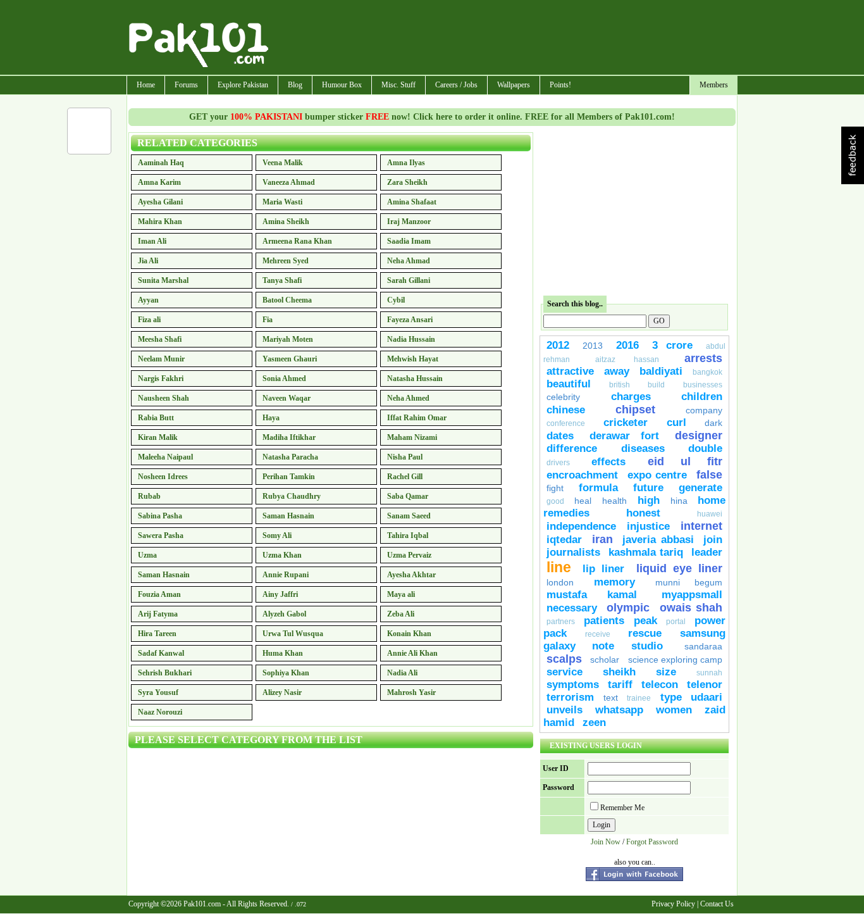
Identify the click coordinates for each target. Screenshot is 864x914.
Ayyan (148, 300)
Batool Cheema (287, 300)
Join (712, 540)
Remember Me (622, 807)
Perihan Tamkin (288, 476)
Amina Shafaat (411, 201)
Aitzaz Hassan (627, 359)
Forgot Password (652, 841)
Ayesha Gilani (160, 201)
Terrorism (570, 697)
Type (671, 697)
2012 (557, 345)
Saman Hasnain (288, 515)
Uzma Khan (282, 555)
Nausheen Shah (163, 398)
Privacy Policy (673, 903)
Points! (560, 84)
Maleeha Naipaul (165, 457)
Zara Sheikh (407, 182)
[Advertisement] (503, 38)
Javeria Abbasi (658, 540)
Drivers (558, 462)
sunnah (709, 672)
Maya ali (401, 594)
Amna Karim (159, 182)
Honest (643, 513)
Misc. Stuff (398, 84)
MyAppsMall (692, 595)
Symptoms (572, 685)
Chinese (565, 410)
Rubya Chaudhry (291, 496)
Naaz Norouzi (160, 712)
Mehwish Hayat (412, 358)
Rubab (149, 496)
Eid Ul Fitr (685, 461)
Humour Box (342, 84)
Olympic (628, 607)
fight (555, 488)
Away (616, 371)
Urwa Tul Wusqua (292, 633)
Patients (604, 621)
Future (648, 488)
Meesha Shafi (160, 339)
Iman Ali (152, 241)
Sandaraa (703, 646)
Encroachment (582, 475)
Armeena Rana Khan (297, 241)
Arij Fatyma (158, 614)
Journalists (573, 552)
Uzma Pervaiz (409, 555)
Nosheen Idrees (163, 476)
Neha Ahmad (408, 260)
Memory (614, 582)
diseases (643, 448)
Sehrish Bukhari (165, 672)
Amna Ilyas (406, 162)
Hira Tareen (157, 633)
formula (598, 488)
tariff (620, 685)
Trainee (639, 698)
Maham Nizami (412, 437)
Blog (295, 84)
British (619, 384)
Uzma (147, 555)
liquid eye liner (679, 568)
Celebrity (563, 397)
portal (676, 621)
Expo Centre (657, 475)
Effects (608, 462)
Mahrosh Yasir (411, 692)
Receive (597, 634)
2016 (627, 345)
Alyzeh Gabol (284, 614)
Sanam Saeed (409, 515)
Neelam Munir (161, 358)
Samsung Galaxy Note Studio (634, 639)
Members (714, 84)
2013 (593, 346)
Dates (560, 436)
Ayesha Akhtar (411, 574)
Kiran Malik (158, 437)
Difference (571, 448)
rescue (645, 633)
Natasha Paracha (290, 457)
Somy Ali (277, 535)
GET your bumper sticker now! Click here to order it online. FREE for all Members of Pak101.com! (432, 117)
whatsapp (619, 710)
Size (666, 672)
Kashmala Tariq (645, 552)
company (704, 410)
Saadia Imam (409, 241)
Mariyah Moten (287, 339)
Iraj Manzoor (409, 221)
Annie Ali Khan (412, 653)
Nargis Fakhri (160, 378)
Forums (186, 84)
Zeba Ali (400, 614)
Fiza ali (149, 319)
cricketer (625, 422)
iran (602, 539)
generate (700, 488)
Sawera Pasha (160, 535)
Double (705, 448)
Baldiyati (660, 371)
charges (631, 397)
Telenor (704, 685)
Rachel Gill (405, 476)
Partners (560, 621)
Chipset (635, 409)
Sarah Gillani (408, 280)
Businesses (702, 384)
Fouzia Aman (159, 594)
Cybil (396, 300)
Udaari (706, 697)
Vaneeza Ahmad (288, 182)
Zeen (594, 723)
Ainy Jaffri (280, 594)
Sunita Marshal (163, 280)
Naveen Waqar (286, 398)
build (656, 384)
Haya (271, 417)
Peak (645, 621)
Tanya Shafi (282, 280)
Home (146, 84)
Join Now (605, 841)
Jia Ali (148, 260)
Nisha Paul (405, 457)
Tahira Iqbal (407, 535)
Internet (701, 526)
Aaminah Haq (161, 162)
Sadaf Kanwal (161, 653)
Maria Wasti (282, 201)
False (709, 474)
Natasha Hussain (415, 378)
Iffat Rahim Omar (417, 417)
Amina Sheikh (285, 221)
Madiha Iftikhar (289, 437)
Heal (582, 501)
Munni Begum (688, 582)
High (649, 500)
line (558, 567)
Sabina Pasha (160, 515)
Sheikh (619, 672)
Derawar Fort (624, 436)
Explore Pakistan (243, 84)
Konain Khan (409, 633)
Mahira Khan (160, 221)
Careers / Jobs (456, 84)
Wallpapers (513, 84)
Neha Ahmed (408, 398)
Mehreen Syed (285, 260)
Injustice (648, 526)
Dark (713, 423)
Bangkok (707, 372)
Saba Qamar (407, 496)
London (560, 582)
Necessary (571, 608)
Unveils (564, 710)
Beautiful (568, 384)
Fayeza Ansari (410, 319)
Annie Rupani (285, 574)
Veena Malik (282, 162)
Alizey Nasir (282, 692)
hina (679, 501)
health (616, 501)
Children (701, 397)
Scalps (564, 659)
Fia (267, 319)
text (610, 697)
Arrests (703, 358)
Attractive (570, 371)
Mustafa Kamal (591, 595)
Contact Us (717, 903)
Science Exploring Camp (675, 659)
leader (706, 552)
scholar (604, 659)
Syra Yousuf (158, 692)
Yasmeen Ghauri (289, 358)
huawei (709, 514)
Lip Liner (603, 569)
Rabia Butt (156, 417)
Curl (676, 422)
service (564, 672)
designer (698, 435)
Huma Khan (282, 653)
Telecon (659, 685)
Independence (581, 526)
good (555, 501)
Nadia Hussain (411, 339)
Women (674, 710)
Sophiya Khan (285, 672)
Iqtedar (564, 540)
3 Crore (672, 345)
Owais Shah (691, 607)
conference (565, 423)
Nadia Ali (402, 672)
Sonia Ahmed (284, 378)
